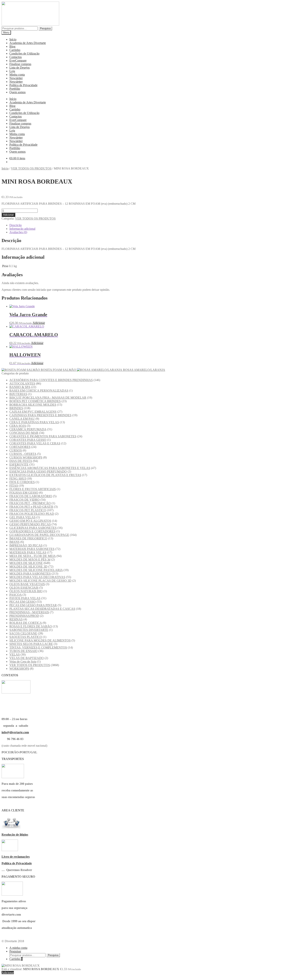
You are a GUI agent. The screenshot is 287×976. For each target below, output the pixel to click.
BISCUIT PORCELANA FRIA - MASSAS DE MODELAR (47, 397)
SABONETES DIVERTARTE (28, 630)
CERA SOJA (17, 425)
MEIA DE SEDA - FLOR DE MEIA (32, 556)
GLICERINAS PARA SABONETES (33, 527)
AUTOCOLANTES (22, 383)
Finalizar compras (20, 64)
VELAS (14, 654)
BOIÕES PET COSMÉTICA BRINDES (35, 401)
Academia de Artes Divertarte (27, 43)
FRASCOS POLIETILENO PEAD (31, 513)
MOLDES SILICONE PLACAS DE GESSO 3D (40, 580)
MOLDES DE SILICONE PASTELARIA (36, 570)
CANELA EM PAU (22, 418)
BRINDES (16, 408)
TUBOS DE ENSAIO (23, 651)
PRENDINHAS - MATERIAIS (29, 612)
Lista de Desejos (19, 67)
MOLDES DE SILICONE (26, 563)
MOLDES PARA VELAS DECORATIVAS (37, 577)
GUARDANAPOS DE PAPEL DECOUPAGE (39, 534)
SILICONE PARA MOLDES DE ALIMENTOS (40, 640)
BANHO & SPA (19, 387)
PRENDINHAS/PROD (24, 615)
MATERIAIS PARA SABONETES (31, 549)
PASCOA (15, 594)
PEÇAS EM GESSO (22, 601)
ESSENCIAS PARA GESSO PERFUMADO (38, 471)
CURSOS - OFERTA (22, 454)
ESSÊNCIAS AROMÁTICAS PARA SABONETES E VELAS (49, 468)
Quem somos (17, 92)
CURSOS (15, 450)
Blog (12, 46)
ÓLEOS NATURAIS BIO (26, 591)
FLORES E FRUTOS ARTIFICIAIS (32, 489)
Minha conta (17, 74)
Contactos (15, 57)
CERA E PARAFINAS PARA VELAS (34, 422)
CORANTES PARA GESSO (27, 439)
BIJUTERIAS (18, 394)
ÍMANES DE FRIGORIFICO (28, 538)
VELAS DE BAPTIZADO (26, 658)
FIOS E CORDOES (22, 482)
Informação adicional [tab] (22, 228)
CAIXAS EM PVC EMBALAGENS (32, 411)
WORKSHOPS (19, 668)
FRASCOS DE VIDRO (24, 499)
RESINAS (16, 619)
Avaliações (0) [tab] (18, 232)
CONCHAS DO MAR (23, 432)
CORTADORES (19, 447)
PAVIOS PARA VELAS (24, 598)
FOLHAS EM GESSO (23, 492)
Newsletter (16, 78)
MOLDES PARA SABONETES (30, 573)
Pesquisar (15, 951)
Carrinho (14, 50)
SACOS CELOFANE (23, 633)
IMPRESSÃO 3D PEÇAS (26, 545)
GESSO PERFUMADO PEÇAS (30, 524)
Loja (12, 71)
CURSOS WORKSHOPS (25, 457)
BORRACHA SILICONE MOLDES (32, 404)
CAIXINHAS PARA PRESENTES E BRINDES (40, 415)
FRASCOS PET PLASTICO (27, 510)
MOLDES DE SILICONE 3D (28, 566)
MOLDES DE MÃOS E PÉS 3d (29, 559)
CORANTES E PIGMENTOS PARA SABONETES (42, 436)
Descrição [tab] (15, 225)
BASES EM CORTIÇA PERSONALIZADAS (38, 390)
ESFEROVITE (19, 464)
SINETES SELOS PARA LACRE (31, 644)
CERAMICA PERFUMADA (27, 429)
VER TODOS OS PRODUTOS (31, 168)
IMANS (14, 542)
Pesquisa (45, 28)
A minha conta (18, 947)
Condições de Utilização (24, 53)
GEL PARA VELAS (22, 517)
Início (12, 39)
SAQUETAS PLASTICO (25, 637)
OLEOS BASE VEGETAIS (27, 584)
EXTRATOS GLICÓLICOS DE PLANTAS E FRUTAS (45, 475)
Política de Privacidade (23, 85)
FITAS (13, 485)
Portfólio (14, 88)
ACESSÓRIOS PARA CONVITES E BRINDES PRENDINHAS (51, 380)
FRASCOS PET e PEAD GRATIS (31, 506)
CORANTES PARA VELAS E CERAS (34, 443)
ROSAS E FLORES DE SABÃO (30, 626)
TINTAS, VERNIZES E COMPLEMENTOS (38, 647)
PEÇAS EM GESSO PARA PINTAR (33, 605)
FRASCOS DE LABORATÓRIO (30, 496)
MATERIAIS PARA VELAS (27, 552)
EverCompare (18, 60)
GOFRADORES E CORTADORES (32, 531)
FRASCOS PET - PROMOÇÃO (30, 503)
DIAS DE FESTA (20, 461)
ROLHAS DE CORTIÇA (25, 622)
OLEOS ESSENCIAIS (23, 587)
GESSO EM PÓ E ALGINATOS (30, 520)
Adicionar (8, 214)
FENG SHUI (17, 478)
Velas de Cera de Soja (22, 661)
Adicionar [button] (39, 323)
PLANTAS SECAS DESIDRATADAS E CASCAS (42, 608)
